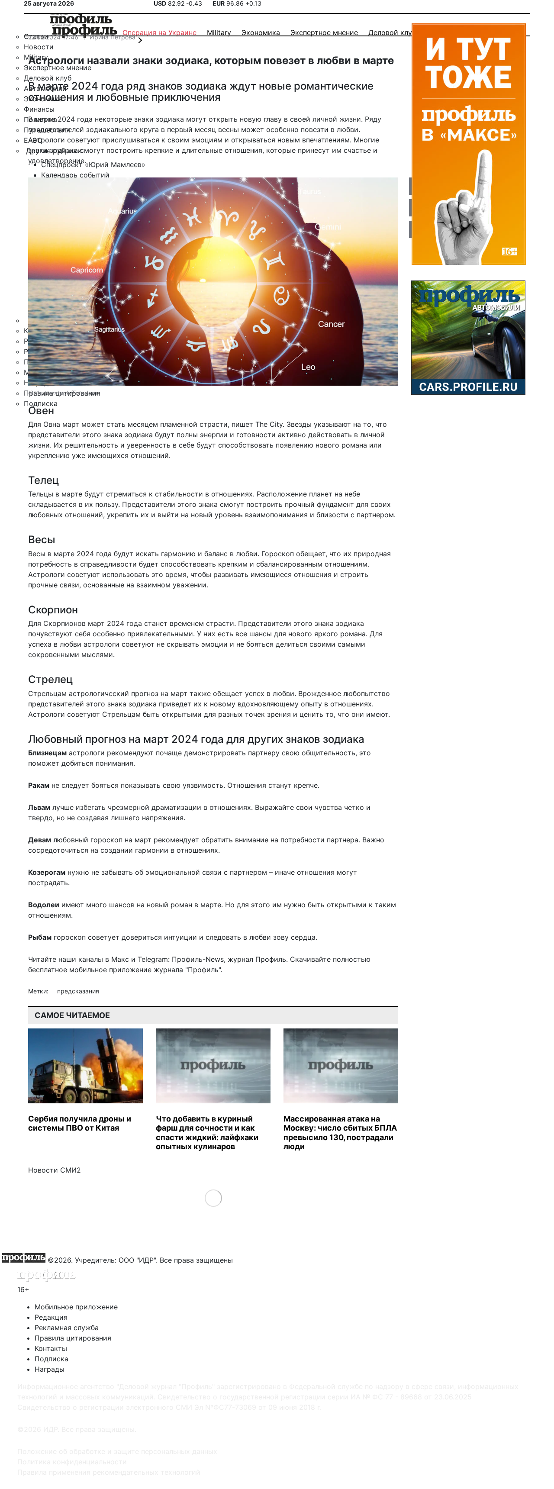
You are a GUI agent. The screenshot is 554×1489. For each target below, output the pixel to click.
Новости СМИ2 (54, 1170)
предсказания (78, 991)
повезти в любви (329, 129)
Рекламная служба (67, 1327)
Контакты (51, 1348)
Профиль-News (198, 959)
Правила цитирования (73, 1338)
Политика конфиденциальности (72, 1461)
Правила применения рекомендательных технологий (108, 1472)
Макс (120, 959)
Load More (213, 1197)
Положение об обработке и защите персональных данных (117, 1451)
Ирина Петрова (112, 37)
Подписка (51, 1358)
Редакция (51, 1317)
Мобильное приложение (76, 1306)
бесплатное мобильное (67, 969)
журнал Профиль (257, 959)
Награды (49, 1369)
